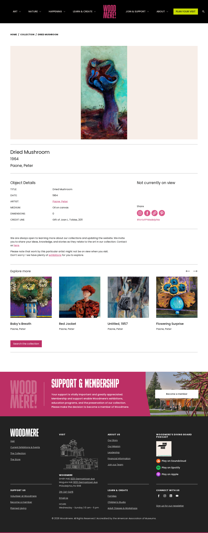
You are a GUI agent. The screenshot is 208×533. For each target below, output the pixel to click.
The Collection (18, 453)
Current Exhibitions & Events (25, 447)
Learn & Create (82, 11)
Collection (27, 34)
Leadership (114, 452)
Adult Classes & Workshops (122, 508)
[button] (17, 12)
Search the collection (26, 343)
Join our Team (115, 464)
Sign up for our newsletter (170, 506)
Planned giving (18, 508)
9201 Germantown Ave (83, 478)
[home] (109, 11)
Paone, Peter (21, 165)
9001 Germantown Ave (85, 482)
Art (15, 11)
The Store (15, 459)
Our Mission (114, 446)
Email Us (63, 498)
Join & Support (136, 11)
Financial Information (119, 458)
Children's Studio (117, 502)
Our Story (113, 440)
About (161, 11)
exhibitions (55, 255)
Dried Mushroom (48, 34)
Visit (12, 441)
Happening (55, 11)
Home (13, 34)
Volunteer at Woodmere (23, 496)
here (16, 245)
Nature (33, 11)
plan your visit (186, 11)
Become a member (176, 393)
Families (112, 496)
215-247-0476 (66, 491)
